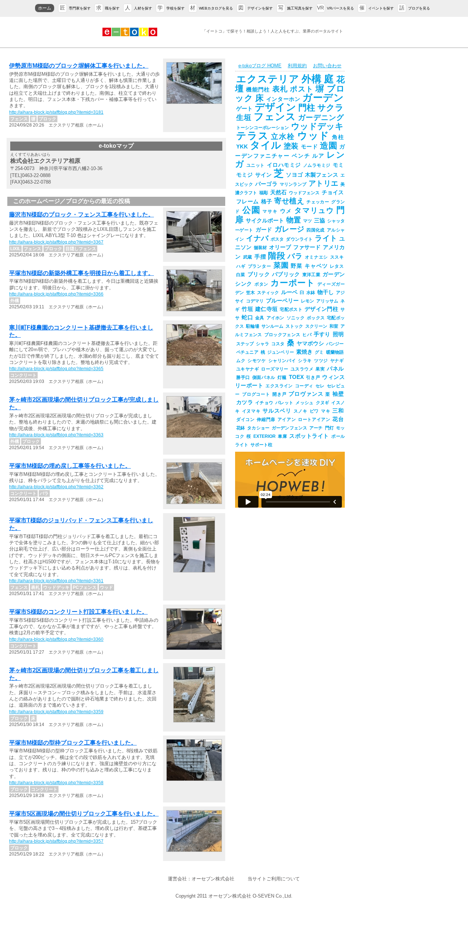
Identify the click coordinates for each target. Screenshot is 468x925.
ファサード (307, 247)
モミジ (244, 175)
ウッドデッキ (317, 126)
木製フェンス (321, 175)
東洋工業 (311, 274)
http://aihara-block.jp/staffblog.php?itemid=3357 (56, 841)
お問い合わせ (327, 65)
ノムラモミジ (317, 165)
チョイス (333, 192)
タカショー (258, 427)
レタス (337, 266)
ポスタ (277, 239)
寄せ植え (289, 201)
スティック (268, 292)
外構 (312, 79)
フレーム (247, 201)
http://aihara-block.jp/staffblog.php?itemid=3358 (56, 782)
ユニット (255, 165)
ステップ (245, 343)
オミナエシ (316, 257)
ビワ (314, 411)
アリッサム (327, 301)
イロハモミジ (284, 165)
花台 (338, 419)
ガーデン (323, 97)
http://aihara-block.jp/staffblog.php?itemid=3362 (56, 486)
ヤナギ (337, 360)
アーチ (315, 427)
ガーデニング (321, 117)
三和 (338, 411)
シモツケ (257, 360)
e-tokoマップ (116, 146)
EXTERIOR (264, 436)
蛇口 (247, 317)
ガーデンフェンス (289, 427)
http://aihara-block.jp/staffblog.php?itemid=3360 (56, 639)
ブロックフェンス (282, 334)
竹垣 (247, 309)
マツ (307, 220)
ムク (240, 360)
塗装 (291, 146)
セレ (320, 385)
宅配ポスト (291, 309)
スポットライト (309, 436)
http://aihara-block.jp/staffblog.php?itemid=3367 (56, 242)
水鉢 (310, 292)
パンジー (335, 343)
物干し (325, 292)
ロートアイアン (314, 419)
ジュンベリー (280, 352)
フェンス (275, 116)
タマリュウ (314, 210)
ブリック (259, 274)
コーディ (304, 385)
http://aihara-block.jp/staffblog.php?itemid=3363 (56, 434)
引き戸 (313, 377)
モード (309, 147)
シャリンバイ (282, 360)
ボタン (261, 284)
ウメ (286, 211)
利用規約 (297, 65)
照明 (338, 334)
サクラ (330, 107)
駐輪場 (252, 326)
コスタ (277, 343)
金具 (259, 317)
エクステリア (267, 79)
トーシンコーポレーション (262, 127)
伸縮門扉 (266, 419)
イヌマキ (251, 411)
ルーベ (289, 292)
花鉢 (240, 427)
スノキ (300, 411)
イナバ (257, 238)
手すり (322, 334)
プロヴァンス (305, 394)
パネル (335, 369)
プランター (259, 266)
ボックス (316, 317)
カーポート (293, 282)
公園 (251, 210)
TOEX (296, 377)
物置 (293, 220)
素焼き (304, 352)
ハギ (241, 266)
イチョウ (264, 402)
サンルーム (272, 326)
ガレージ (290, 229)
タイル (266, 145)
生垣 (244, 117)
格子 (266, 201)
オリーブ (280, 247)
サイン (263, 175)
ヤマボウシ (310, 343)
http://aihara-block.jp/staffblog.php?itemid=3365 (56, 368)
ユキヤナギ (247, 369)
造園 (328, 145)
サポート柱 (261, 444)
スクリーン (316, 326)
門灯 (329, 427)
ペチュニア (247, 352)
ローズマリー (274, 369)
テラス (252, 135)
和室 (333, 326)
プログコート (256, 394)
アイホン (275, 317)
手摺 (260, 257)
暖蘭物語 (335, 352)
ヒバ (307, 334)
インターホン (283, 99)
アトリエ (323, 183)
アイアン (287, 419)
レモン (307, 301)
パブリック (286, 274)
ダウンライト (299, 239)
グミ (319, 352)
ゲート (244, 109)
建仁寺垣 (266, 309)
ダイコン (245, 419)
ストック (294, 326)
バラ (294, 256)
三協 (319, 220)
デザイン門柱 (321, 309)
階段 (276, 255)
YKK (242, 147)
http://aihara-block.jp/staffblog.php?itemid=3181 (56, 112)
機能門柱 (258, 90)
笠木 (250, 292)
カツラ (244, 402)
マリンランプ (293, 184)
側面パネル (263, 377)
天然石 (278, 192)
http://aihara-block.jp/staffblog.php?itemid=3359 (56, 711)
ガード (264, 230)
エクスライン (279, 385)
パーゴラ (266, 184)
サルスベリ (277, 411)
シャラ (262, 343)
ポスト (301, 89)
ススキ (337, 257)
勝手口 (243, 377)
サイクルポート (265, 220)
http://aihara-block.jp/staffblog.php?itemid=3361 (56, 580)
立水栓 (283, 136)
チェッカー (317, 201)
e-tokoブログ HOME (260, 65)
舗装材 (260, 247)
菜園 (281, 265)
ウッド (313, 135)
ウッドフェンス (304, 192)
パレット (284, 402)
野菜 (296, 266)
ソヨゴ (294, 175)
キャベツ (316, 266)
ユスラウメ (302, 369)
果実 (320, 369)
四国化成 (315, 230)
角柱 (338, 137)
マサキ (270, 211)
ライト (326, 238)
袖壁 (338, 394)
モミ (338, 165)
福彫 (263, 192)
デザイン (275, 107)
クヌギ (322, 402)
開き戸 (279, 394)
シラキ (305, 360)
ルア (318, 156)
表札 (280, 89)
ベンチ (301, 156)
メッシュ (304, 402)
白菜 (240, 274)
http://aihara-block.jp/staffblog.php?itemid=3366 (56, 294)
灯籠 (282, 377)
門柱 (306, 107)
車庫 (282, 436)
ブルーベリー (282, 301)
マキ (325, 411)
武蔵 (247, 257)
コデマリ (255, 301)
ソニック (296, 317)
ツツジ (321, 360)
